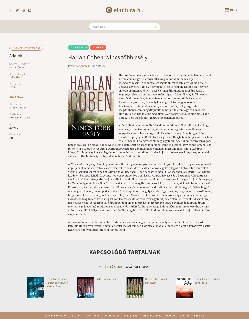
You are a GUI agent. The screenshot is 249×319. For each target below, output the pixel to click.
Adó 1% (184, 315)
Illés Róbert (16, 97)
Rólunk (76, 315)
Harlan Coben (17, 67)
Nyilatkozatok (151, 315)
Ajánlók (98, 47)
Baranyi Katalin (81, 66)
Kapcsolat (130, 315)
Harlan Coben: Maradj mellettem (156, 280)
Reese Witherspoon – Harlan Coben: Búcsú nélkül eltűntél (57, 282)
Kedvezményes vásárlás (26, 47)
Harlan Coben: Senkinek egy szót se (207, 280)
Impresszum (111, 315)
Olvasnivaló (79, 47)
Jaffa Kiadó (15, 77)
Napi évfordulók (55, 315)
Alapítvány (92, 315)
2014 (12, 87)
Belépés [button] (199, 315)
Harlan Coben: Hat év (107, 279)
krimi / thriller (17, 107)
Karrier (170, 315)
